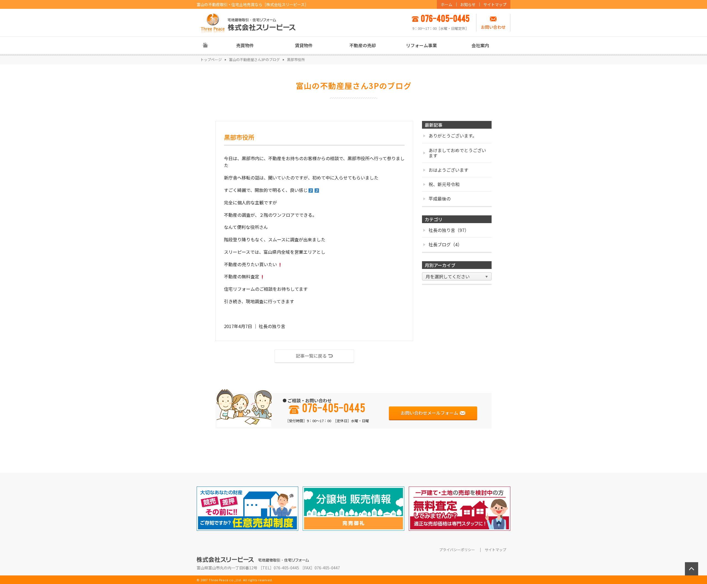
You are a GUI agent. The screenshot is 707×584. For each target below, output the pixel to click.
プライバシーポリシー (457, 550)
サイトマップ (494, 4)
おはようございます (448, 170)
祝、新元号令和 (444, 184)
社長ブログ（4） (445, 244)
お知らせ (468, 4)
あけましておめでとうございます (457, 153)
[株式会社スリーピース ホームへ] (248, 22)
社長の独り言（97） (449, 230)
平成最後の (440, 198)
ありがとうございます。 (453, 135)
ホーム (446, 4)
